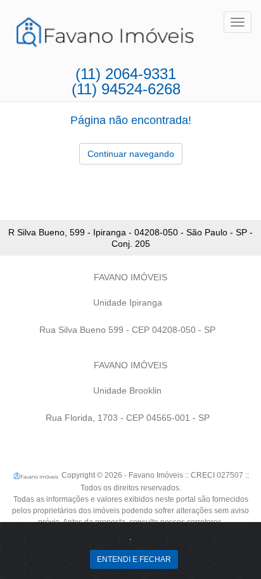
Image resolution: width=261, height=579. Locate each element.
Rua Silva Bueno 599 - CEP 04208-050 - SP (127, 330)
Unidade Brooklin (127, 390)
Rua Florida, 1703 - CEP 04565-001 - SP (128, 418)
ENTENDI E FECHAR (134, 559)
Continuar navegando (130, 154)
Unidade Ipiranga (127, 302)
